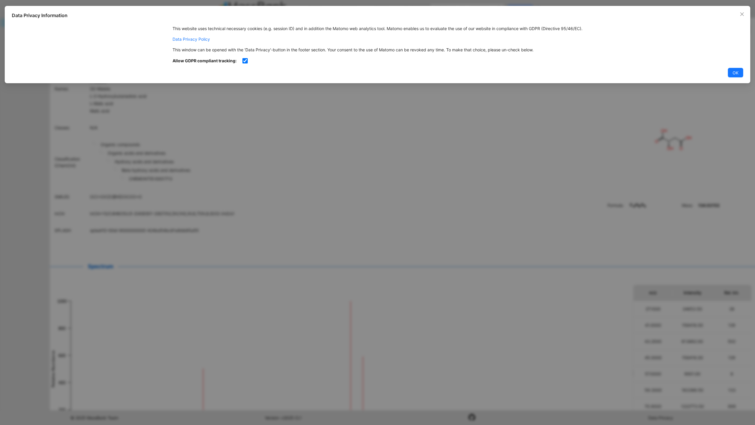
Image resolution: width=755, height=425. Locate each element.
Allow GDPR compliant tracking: (205, 60)
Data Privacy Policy (191, 39)
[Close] (742, 14)
